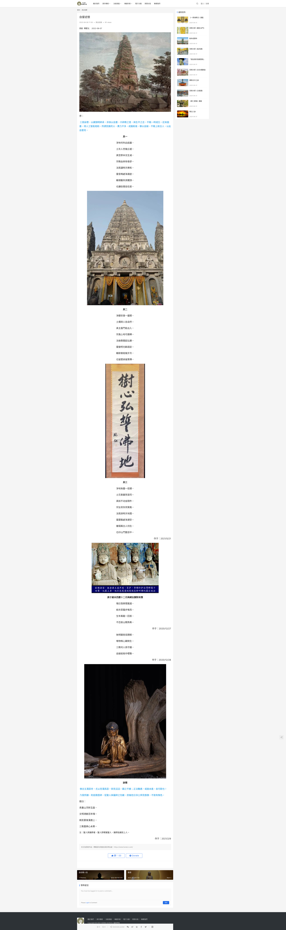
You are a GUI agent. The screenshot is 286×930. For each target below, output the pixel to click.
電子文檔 (138, 3)
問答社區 (148, 3)
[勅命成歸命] (182, 40)
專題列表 (127, 3)
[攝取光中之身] (182, 82)
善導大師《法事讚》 (196, 91)
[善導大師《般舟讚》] (182, 51)
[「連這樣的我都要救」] (182, 61)
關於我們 (96, 3)
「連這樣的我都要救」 (197, 59)
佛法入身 (192, 111)
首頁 (78, 10)
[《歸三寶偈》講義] (182, 103)
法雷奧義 (116, 3)
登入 (202, 3)
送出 (166, 902)
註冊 (207, 3)
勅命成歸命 (193, 38)
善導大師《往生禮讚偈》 (198, 70)
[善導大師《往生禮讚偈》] (182, 72)
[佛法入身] (182, 113)
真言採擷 (99, 22)
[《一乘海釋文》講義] (182, 19)
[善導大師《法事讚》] (182, 93)
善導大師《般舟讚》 (196, 49)
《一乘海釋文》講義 (196, 17)
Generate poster (118, 927)
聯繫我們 (157, 3)
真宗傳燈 (105, 3)
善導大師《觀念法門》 (197, 28)
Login (87, 902)
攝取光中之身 (194, 80)
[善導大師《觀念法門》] (182, 30)
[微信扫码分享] (128, 927)
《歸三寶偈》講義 (195, 101)
